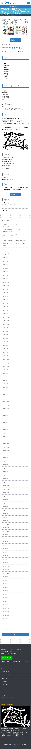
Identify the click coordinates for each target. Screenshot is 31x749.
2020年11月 (6, 489)
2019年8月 (5, 538)
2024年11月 (6, 321)
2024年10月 (6, 324)
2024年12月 (6, 317)
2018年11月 (6, 569)
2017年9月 (5, 618)
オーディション (6, 681)
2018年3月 (5, 597)
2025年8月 (5, 293)
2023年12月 (6, 359)
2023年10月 (6, 366)
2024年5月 (5, 342)
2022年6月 (5, 422)
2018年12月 (6, 566)
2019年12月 (6, 524)
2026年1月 (5, 278)
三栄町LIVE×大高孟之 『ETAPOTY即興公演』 (14, 240)
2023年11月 (6, 363)
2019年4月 (5, 552)
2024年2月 (5, 352)
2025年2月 (5, 313)
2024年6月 (5, 338)
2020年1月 (5, 520)
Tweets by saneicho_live (7, 697)
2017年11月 (6, 611)
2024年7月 (5, 335)
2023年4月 (5, 387)
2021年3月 (5, 475)
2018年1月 (5, 604)
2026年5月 (5, 264)
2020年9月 (5, 496)
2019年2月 (5, 559)
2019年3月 (5, 555)
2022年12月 (6, 401)
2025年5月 (5, 303)
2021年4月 (5, 471)
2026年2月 (5, 275)
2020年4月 (5, 510)
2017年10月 (6, 615)
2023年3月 (5, 391)
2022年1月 (5, 440)
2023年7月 (5, 377)
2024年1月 (5, 356)
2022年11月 (6, 405)
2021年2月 (5, 478)
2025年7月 (5, 296)
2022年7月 (5, 419)
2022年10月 (6, 408)
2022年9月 (5, 412)
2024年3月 (5, 349)
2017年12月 (6, 608)
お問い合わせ (5, 684)
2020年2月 (5, 517)
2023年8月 (5, 373)
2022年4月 (5, 429)
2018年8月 (5, 580)
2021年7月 (5, 461)
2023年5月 (5, 384)
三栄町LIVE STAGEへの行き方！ (10, 6)
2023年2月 (5, 394)
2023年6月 (5, 380)
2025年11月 (6, 285)
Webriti (15, 746)
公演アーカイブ (6, 14)
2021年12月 (6, 443)
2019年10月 (6, 531)
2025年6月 (5, 299)
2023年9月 (5, 370)
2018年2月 (5, 601)
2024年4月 (5, 345)
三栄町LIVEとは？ (6, 671)
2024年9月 (5, 328)
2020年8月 (5, 499)
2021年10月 (6, 450)
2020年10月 (6, 492)
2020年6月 (5, 506)
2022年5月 (5, 426)
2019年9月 (5, 534)
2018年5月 (5, 590)
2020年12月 (6, 485)
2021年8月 (5, 457)
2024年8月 (5, 331)
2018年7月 (5, 583)
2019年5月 (5, 548)
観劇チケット (15, 40)
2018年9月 (5, 576)
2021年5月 (5, 468)
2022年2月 (5, 436)
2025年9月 (5, 289)
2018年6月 (5, 587)
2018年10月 (6, 573)
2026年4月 (5, 268)
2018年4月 (5, 594)
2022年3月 (5, 433)
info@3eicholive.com (9, 179)
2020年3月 (5, 513)
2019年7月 (5, 541)
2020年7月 (5, 503)
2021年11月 (6, 447)
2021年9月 (5, 454)
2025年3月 (5, 310)
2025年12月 (6, 282)
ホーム (2, 14)
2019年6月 (5, 545)
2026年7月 (5, 261)
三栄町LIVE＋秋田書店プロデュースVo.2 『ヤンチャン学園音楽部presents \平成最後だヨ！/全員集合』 (15, 22)
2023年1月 (5, 398)
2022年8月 (5, 415)
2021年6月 (5, 464)
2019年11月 (6, 527)
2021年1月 (5, 482)
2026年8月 (5, 257)
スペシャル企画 (6, 675)
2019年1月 (5, 562)
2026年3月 (5, 271)
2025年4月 (5, 307)
